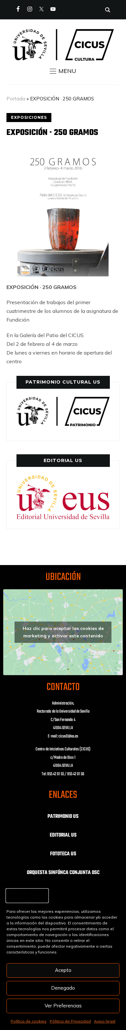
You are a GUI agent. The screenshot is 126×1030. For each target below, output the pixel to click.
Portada (15, 99)
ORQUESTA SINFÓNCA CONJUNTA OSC (63, 873)
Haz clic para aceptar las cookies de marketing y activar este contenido (63, 632)
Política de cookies (29, 1021)
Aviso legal (104, 1021)
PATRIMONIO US (63, 816)
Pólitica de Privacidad (70, 1021)
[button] (63, 71)
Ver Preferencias (63, 1006)
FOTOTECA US (63, 854)
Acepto (63, 970)
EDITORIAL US (63, 835)
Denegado (63, 988)
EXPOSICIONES (29, 117)
